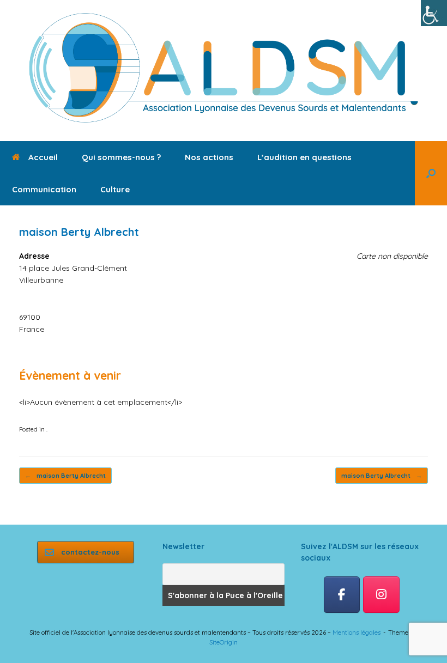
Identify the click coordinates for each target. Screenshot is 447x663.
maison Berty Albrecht (65, 475)
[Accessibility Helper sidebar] (434, 13)
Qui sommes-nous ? (121, 157)
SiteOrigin (223, 642)
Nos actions (209, 157)
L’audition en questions (304, 157)
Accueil (43, 157)
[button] (431, 173)
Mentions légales (356, 632)
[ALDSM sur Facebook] (342, 594)
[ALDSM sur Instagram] (381, 594)
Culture (115, 189)
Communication (44, 189)
